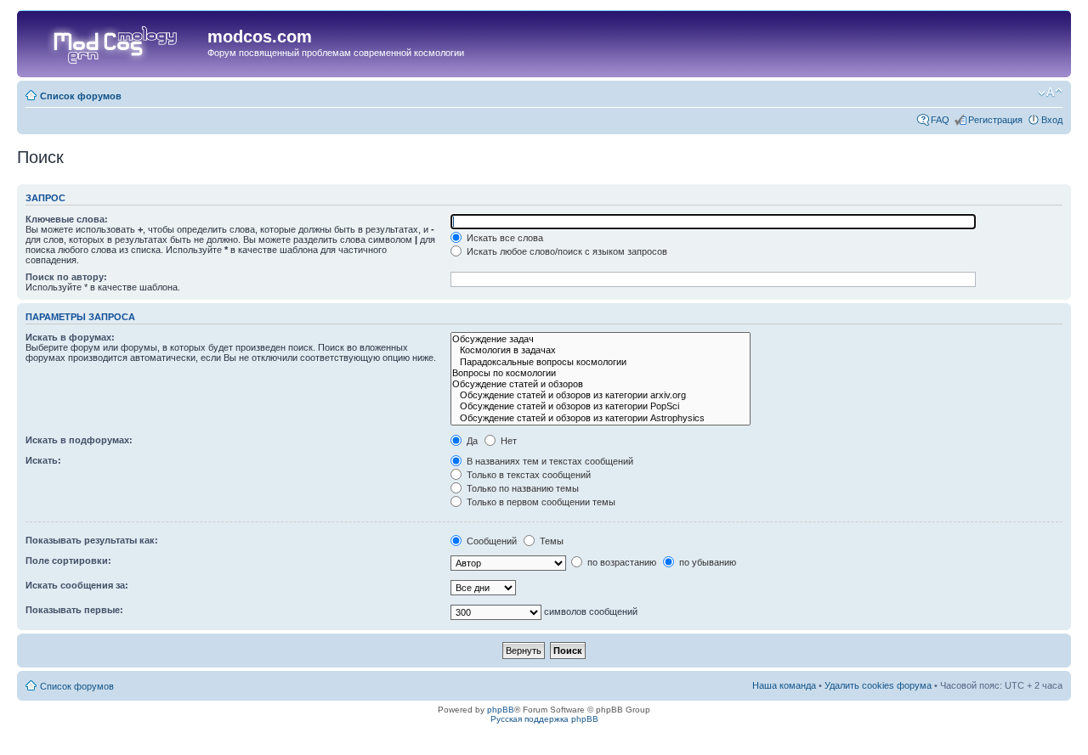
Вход (1051, 120)
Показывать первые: (74, 610)
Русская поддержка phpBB (544, 719)
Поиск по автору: (66, 277)
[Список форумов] (114, 41)
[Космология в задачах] (600, 350)
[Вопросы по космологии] (600, 373)
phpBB (500, 709)
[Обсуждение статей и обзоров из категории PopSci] (600, 406)
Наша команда (784, 685)
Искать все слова (503, 238)
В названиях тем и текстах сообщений (548, 461)
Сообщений (490, 541)
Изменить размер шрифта (1050, 92)
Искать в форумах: (70, 337)
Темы (550, 541)
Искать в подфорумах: (79, 440)
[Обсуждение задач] (600, 339)
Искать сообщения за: (77, 585)
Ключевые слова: (67, 219)
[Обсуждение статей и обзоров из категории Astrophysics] (600, 418)
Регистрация (995, 120)
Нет (507, 441)
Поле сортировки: (68, 560)
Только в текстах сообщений (527, 475)
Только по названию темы (521, 488)
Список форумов (81, 96)
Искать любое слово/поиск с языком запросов (565, 251)
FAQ (940, 120)
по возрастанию (620, 562)
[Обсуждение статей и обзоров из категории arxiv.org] (600, 395)
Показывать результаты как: (92, 540)
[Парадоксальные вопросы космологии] (600, 362)
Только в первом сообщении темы (539, 502)
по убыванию (706, 562)
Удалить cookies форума (878, 685)
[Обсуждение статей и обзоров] (600, 384)
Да (471, 441)
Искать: (43, 460)
